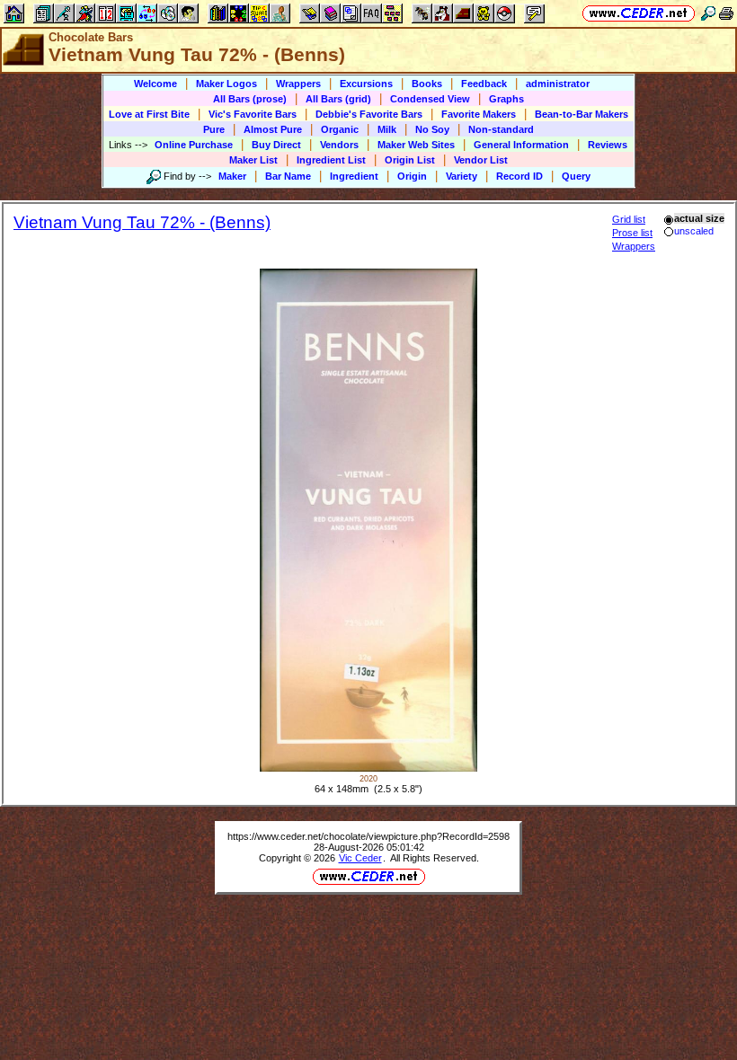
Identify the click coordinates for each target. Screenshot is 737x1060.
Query (576, 176)
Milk (386, 129)
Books (427, 83)
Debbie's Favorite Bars (368, 114)
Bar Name (288, 176)
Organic (340, 129)
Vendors (339, 144)
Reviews (607, 144)
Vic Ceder (360, 857)
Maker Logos (226, 83)
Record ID (519, 176)
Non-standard (501, 129)
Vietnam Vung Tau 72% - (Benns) (142, 222)
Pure (214, 129)
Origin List (410, 160)
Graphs (506, 98)
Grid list (628, 219)
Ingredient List (331, 160)
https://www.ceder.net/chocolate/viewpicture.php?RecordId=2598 (368, 836)
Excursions (366, 83)
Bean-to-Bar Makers (581, 114)
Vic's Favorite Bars (253, 114)
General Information (521, 144)
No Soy (432, 129)
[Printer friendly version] (726, 13)
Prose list (632, 232)
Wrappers (298, 83)
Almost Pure (273, 129)
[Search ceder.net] (708, 13)
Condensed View (430, 98)
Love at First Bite (149, 114)
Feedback (484, 83)
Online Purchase (194, 144)
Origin (412, 176)
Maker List (253, 160)
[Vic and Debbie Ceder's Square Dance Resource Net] (638, 13)
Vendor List (481, 160)
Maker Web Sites (416, 144)
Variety (461, 176)
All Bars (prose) (250, 98)
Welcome (155, 83)
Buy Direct (276, 144)
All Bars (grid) (338, 98)
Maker (232, 176)
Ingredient (354, 176)
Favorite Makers (478, 114)
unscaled (694, 230)
